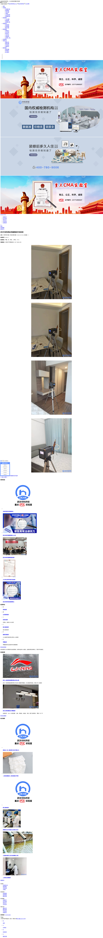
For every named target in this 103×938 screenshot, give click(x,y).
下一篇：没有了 (3, 477)
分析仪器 (7, 11)
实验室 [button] (4, 7)
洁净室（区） (8, 37)
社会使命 (5, 39)
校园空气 (7, 30)
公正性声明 (7, 14)
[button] (2, 214)
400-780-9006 (8, 914)
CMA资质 (7, 19)
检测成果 (2, 227)
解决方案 (7, 27)
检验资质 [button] (5, 17)
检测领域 (7, 24)
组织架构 (7, 10)
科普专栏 (7, 46)
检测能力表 (7, 22)
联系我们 (7, 50)
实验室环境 (7, 16)
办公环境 (7, 32)
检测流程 (7, 26)
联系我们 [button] (5, 47)
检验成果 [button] (5, 29)
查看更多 (2, 880)
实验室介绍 (7, 9)
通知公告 (7, 42)
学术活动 (7, 45)
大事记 (6, 13)
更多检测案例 (3, 715)
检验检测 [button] (5, 23)
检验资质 (7, 20)
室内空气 (7, 33)
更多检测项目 (3, 647)
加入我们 (7, 52)
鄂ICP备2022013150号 (21, 918)
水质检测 (7, 36)
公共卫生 (7, 34)
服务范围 (7, 49)
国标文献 (7, 43)
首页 (4, 6)
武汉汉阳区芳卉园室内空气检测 (11, 475)
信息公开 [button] (5, 40)
